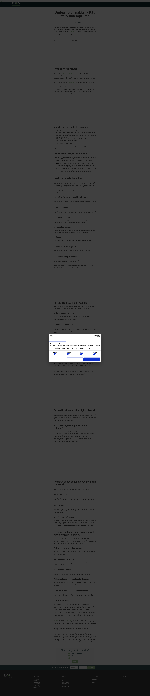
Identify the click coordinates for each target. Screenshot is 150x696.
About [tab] (92, 339)
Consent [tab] (57, 339)
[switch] (68, 354)
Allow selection (75, 359)
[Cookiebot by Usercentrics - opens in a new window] (95, 336)
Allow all (92, 359)
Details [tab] (75, 339)
